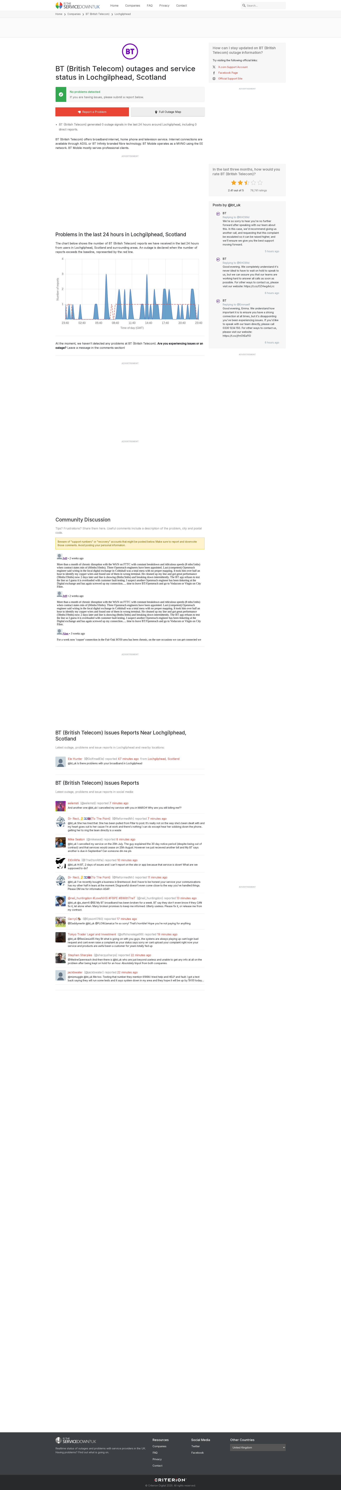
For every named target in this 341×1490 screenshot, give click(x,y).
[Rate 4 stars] (254, 182)
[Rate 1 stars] (234, 182)
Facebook (197, 1452)
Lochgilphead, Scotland (163, 759)
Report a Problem (94, 112)
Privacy (164, 5)
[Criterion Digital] (170, 1479)
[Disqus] (130, 596)
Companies (132, 5)
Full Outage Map (170, 112)
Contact (181, 5)
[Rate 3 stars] (247, 182)
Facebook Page (228, 72)
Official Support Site (230, 78)
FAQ (150, 5)
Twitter (195, 1446)
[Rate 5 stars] (260, 182)
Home (114, 5)
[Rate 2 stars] (240, 182)
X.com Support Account (233, 67)
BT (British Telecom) (98, 13)
